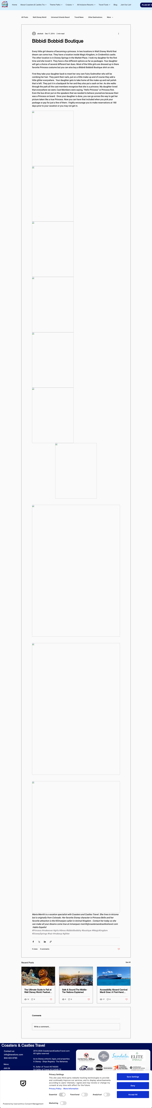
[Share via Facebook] (33, 942)
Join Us (7, 1068)
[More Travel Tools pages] (109, 4)
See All (128, 962)
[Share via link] (51, 942)
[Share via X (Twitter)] (39, 942)
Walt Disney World (39, 17)
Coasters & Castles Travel (23, 1045)
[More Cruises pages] (73, 4)
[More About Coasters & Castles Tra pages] (45, 4)
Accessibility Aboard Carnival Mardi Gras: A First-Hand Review (113, 990)
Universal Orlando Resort (60, 17)
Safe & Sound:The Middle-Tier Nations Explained (74, 990)
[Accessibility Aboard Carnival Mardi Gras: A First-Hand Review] (114, 976)
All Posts (24, 17)
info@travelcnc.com (13, 1054)
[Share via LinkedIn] (45, 942)
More (109, 17)
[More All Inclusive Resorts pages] (94, 4)
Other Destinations (95, 17)
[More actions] (118, 33)
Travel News (78, 17)
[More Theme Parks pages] (61, 4)
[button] (126, 4)
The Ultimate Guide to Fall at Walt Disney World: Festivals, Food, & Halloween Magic (38, 990)
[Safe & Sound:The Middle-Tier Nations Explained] (76, 976)
